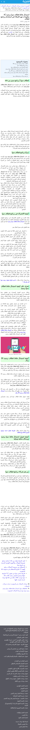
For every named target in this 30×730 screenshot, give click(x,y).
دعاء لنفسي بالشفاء (23, 724)
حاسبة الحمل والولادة (22, 712)
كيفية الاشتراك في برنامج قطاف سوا (19, 67)
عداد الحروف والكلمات (22, 654)
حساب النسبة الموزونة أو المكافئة (19, 708)
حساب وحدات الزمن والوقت (20, 676)
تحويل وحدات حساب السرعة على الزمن (17, 673)
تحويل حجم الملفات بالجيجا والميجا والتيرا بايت (16, 656)
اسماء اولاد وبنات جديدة (22, 721)
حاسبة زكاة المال (23, 666)
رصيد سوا (26, 590)
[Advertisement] (15, 48)
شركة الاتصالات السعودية (14, 590)
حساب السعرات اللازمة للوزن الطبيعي (18, 668)
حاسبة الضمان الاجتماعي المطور (19, 663)
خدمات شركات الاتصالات (17, 6)
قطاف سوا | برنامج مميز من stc (20, 63)
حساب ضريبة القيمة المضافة (20, 696)
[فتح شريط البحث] (1, 1)
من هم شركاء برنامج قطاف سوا (20, 76)
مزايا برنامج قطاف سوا (22, 65)
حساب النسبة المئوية (22, 701)
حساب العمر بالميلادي (22, 637)
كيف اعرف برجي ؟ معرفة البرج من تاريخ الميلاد (15, 635)
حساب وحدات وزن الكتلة (21, 681)
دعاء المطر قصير (23, 726)
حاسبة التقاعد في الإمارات (21, 661)
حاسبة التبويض (24, 688)
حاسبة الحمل (24, 691)
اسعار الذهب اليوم (23, 717)
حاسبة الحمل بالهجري (22, 686)
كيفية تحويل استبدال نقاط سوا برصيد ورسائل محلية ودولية (16, 73)
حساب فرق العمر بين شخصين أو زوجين (17, 648)
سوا (23, 590)
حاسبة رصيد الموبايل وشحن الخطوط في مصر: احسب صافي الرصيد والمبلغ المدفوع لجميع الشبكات (15, 630)
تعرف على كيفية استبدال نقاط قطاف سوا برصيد (17, 69)
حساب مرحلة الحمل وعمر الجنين (19, 693)
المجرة (27, 6)
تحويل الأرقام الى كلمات (21, 651)
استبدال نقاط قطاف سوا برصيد (11, 588)
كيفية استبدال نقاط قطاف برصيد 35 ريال (18, 70)
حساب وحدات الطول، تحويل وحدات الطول (17, 678)
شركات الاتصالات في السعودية (19, 584)
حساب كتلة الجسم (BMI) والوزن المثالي (17, 671)
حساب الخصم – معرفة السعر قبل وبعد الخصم (16, 698)
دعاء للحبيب (25, 715)
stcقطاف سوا (23, 588)
